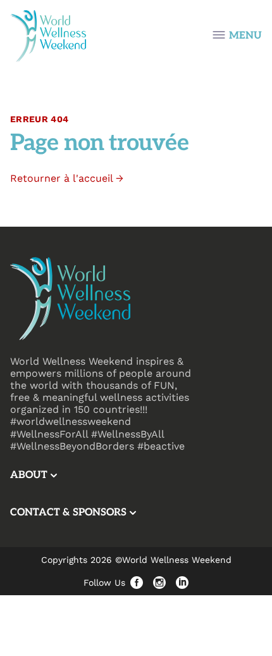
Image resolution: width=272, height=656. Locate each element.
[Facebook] (136, 582)
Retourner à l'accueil (66, 178)
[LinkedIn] (182, 582)
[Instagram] (159, 582)
